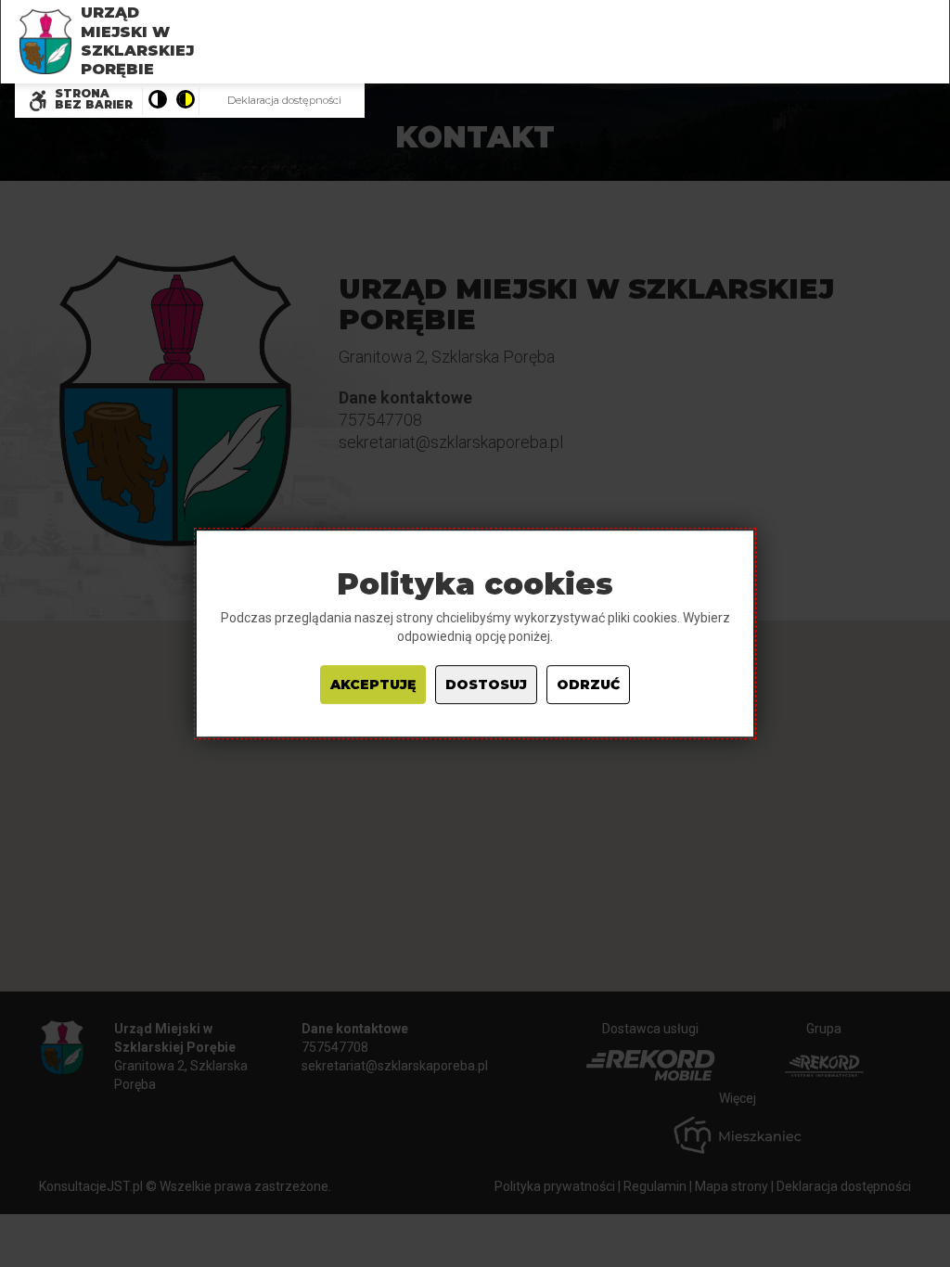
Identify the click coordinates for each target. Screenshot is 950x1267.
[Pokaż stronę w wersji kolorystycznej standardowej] (157, 101)
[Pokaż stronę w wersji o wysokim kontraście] (185, 101)
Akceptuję (373, 684)
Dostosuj (486, 684)
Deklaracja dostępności (284, 100)
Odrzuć (588, 684)
